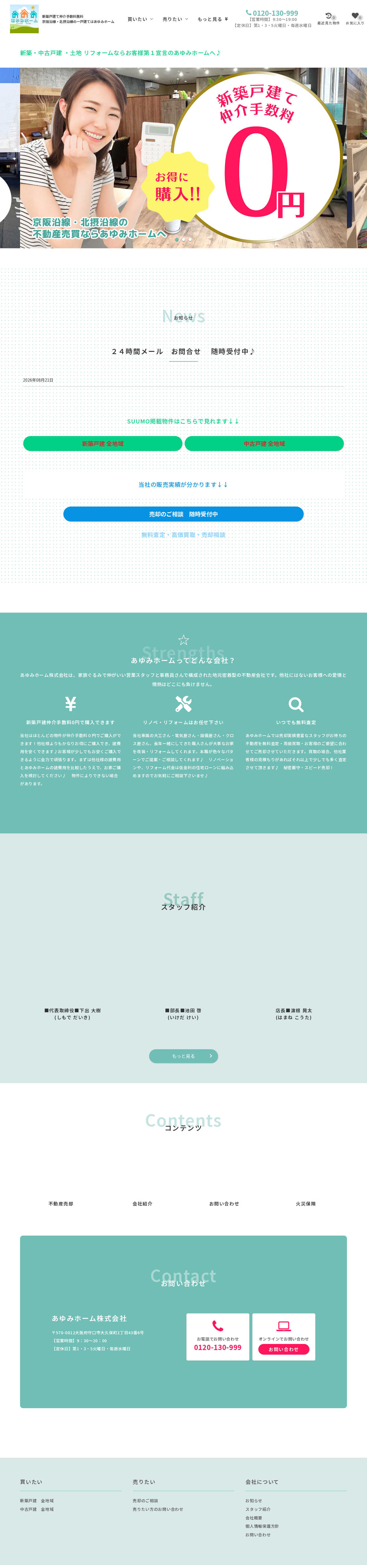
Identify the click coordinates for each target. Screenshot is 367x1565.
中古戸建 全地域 (37, 1509)
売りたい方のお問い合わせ (158, 1509)
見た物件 (328, 20)
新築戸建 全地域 (37, 1500)
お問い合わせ (284, 1349)
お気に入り (355, 20)
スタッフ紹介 (258, 1509)
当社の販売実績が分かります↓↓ (183, 484)
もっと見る (210, 18)
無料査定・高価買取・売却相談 (183, 534)
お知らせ (253, 1500)
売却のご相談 (145, 1500)
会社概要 (253, 1518)
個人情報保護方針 (262, 1526)
